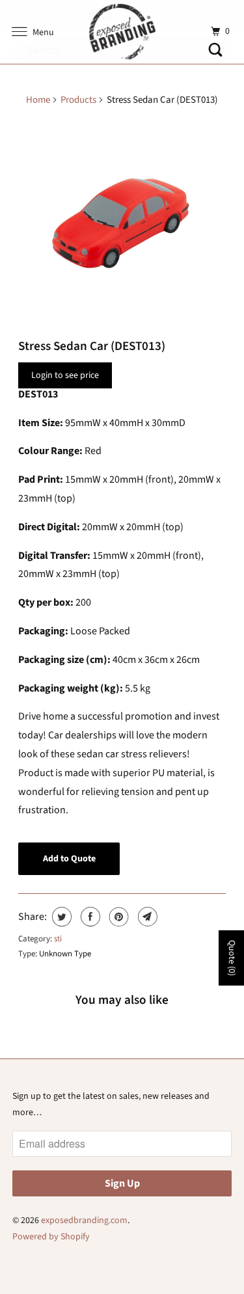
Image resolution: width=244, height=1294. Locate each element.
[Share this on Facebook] (88, 916)
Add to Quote (69, 858)
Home (38, 100)
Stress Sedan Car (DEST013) (91, 346)
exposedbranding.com (84, 1220)
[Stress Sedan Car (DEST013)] (121, 223)
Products (78, 100)
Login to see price (65, 375)
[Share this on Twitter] (60, 916)
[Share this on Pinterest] (117, 916)
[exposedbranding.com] (122, 32)
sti (58, 939)
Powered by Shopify (51, 1236)
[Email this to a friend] (146, 916)
